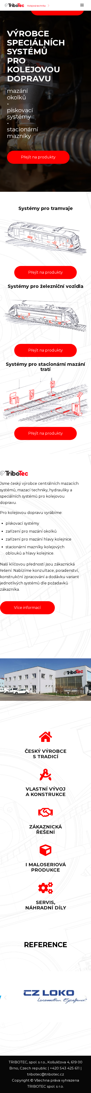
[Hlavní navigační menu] (82, 5)
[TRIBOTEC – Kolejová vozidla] (28, 5)
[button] (38, 157)
